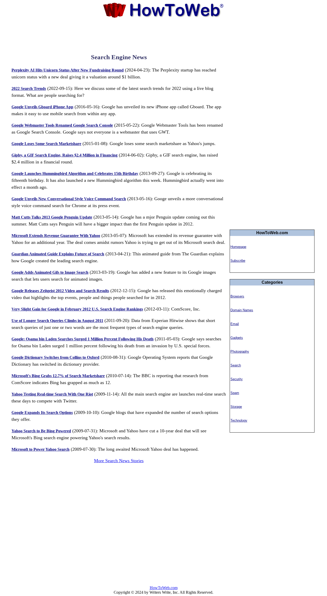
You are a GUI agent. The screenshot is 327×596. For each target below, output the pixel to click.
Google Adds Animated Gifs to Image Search (49, 272)
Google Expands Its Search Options (42, 412)
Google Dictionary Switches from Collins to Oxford (55, 357)
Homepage (238, 247)
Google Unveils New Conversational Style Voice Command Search (68, 199)
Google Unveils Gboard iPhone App (42, 107)
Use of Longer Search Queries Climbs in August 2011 (57, 320)
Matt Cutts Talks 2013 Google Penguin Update (51, 217)
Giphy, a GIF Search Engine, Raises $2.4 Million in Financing (64, 155)
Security (236, 379)
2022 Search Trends (28, 88)
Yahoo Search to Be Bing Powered (41, 431)
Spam (234, 393)
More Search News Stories (119, 460)
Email (234, 324)
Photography (239, 351)
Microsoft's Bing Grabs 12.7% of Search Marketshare (58, 376)
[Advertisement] (163, 34)
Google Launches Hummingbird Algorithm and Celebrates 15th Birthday (74, 173)
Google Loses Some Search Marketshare (46, 143)
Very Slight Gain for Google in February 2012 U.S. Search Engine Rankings (77, 309)
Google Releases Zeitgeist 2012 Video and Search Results (60, 291)
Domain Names (241, 310)
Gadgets (236, 338)
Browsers (237, 296)
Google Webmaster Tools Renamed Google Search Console (62, 125)
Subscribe (237, 261)
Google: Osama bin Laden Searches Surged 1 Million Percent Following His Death (82, 339)
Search (235, 365)
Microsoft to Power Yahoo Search (40, 449)
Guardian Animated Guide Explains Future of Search (57, 254)
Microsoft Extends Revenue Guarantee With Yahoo (55, 235)
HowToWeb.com (164, 588)
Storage (236, 407)
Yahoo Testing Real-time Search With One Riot (52, 394)
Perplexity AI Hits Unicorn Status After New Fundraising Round (67, 70)
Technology (238, 420)
